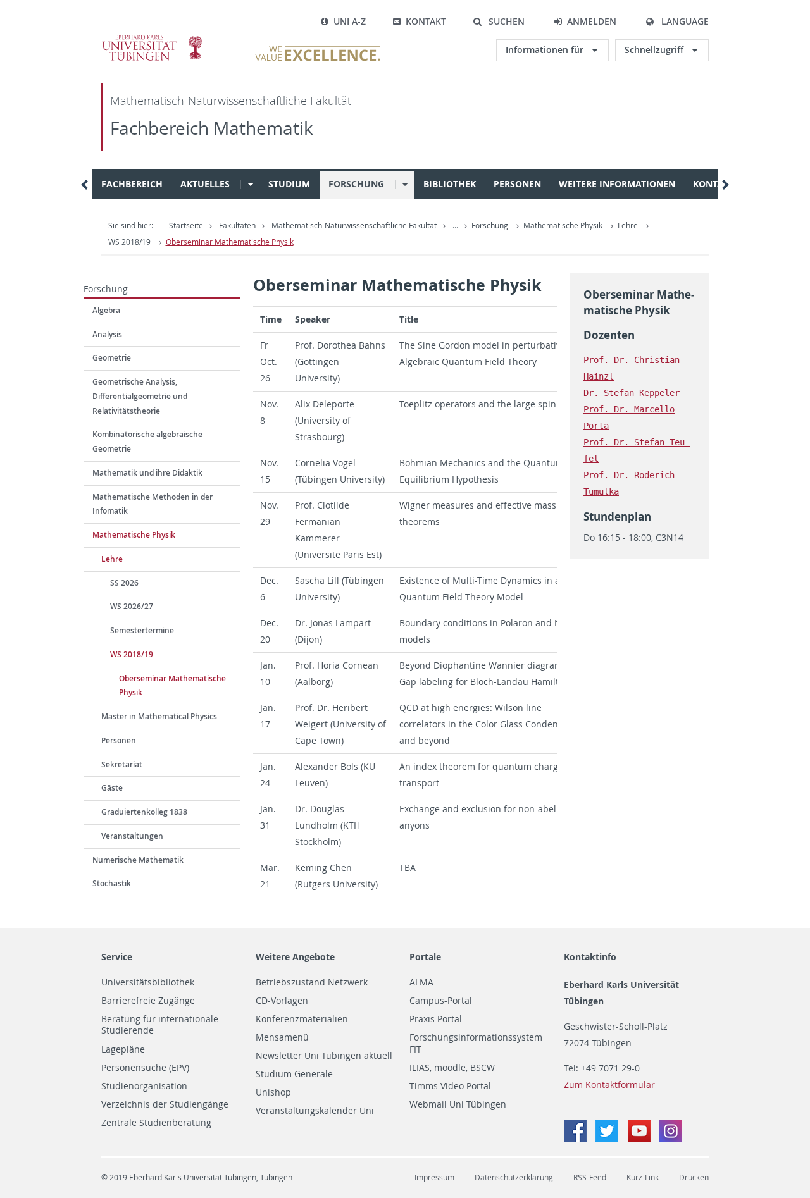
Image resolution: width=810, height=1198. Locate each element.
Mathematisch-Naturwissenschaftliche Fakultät (230, 101)
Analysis (107, 334)
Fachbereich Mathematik (211, 128)
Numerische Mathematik (138, 860)
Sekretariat (121, 764)
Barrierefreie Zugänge (148, 1000)
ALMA (421, 982)
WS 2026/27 (131, 606)
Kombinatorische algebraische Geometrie (147, 441)
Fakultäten (237, 225)
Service (116, 957)
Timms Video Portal (450, 1086)
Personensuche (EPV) (145, 1067)
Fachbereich (132, 184)
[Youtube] (640, 1139)
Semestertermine (142, 630)
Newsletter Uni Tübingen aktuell (324, 1055)
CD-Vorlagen (282, 1000)
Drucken (694, 1177)
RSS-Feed (589, 1177)
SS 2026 (124, 582)
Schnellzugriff (655, 50)
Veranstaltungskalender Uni (315, 1110)
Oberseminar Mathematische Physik (230, 242)
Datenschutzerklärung (514, 1177)
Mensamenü (282, 1037)
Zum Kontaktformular (609, 1084)
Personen (517, 184)
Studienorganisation (144, 1086)
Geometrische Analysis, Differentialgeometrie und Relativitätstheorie (139, 396)
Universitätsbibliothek (147, 982)
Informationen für (546, 50)
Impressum (434, 1177)
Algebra (106, 310)
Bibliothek (449, 184)
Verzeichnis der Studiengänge (164, 1104)
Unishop (273, 1092)
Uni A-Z (349, 21)
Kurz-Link (642, 1177)
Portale (425, 957)
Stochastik (111, 883)
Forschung (356, 184)
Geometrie (111, 357)
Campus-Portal (440, 1000)
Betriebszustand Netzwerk (312, 982)
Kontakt (426, 21)
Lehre (628, 225)
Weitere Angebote (295, 957)
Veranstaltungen (132, 836)
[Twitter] (608, 1139)
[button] (498, 21)
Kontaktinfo (590, 957)
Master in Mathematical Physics (159, 716)
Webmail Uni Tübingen (457, 1104)
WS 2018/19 (129, 242)
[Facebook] (576, 1139)
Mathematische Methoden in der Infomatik (152, 504)
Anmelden (591, 21)
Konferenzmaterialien (302, 1019)
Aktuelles (205, 184)
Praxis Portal (435, 1019)
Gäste (112, 787)
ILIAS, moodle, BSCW (452, 1067)
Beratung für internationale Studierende (159, 1025)
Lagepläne (123, 1049)
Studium (289, 184)
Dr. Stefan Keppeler (631, 393)
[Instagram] (670, 1139)
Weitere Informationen (617, 184)
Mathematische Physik (562, 225)
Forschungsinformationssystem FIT (475, 1043)
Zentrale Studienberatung (156, 1122)
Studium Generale (294, 1074)
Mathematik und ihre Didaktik (147, 472)
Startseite (186, 225)
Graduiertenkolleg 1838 (144, 811)
